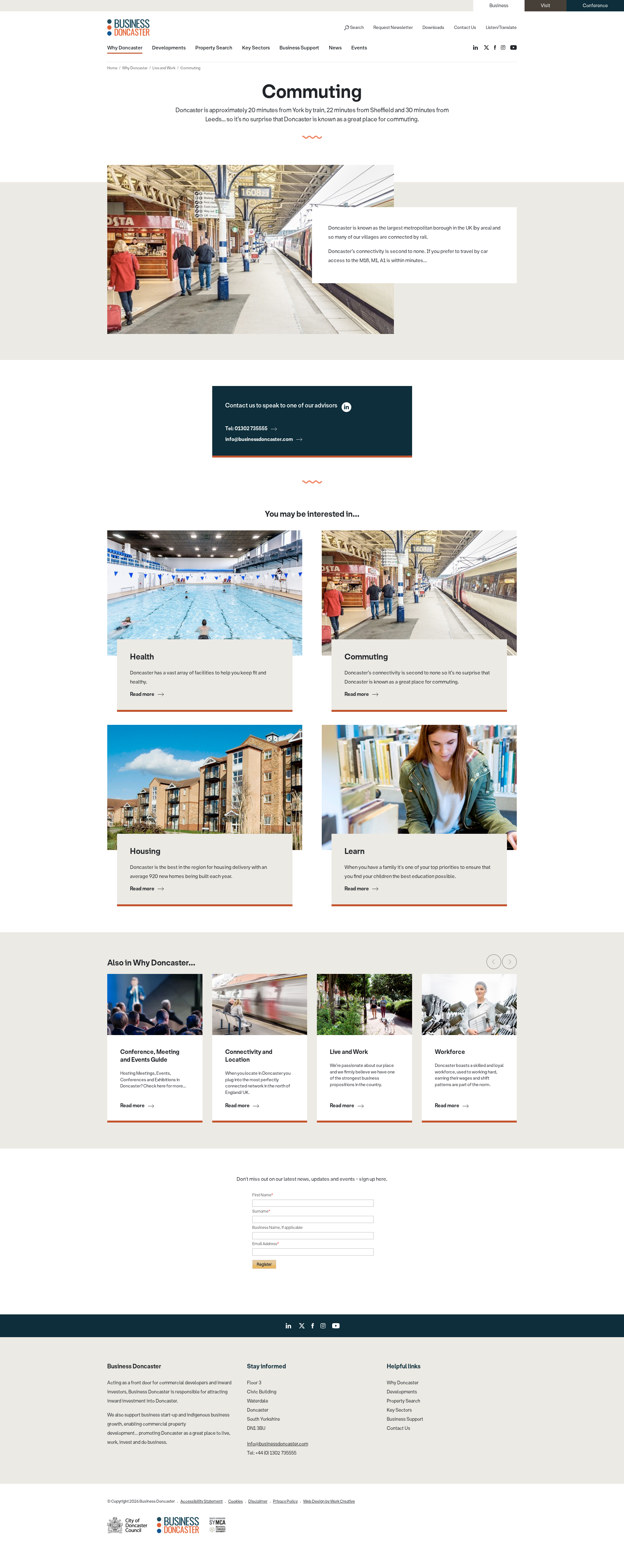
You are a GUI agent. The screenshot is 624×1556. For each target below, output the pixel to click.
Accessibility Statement (201, 1501)
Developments (402, 1392)
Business (498, 6)
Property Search (403, 1401)
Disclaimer (257, 1501)
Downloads (433, 27)
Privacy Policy (285, 1501)
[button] (494, 961)
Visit (545, 6)
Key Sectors (399, 1410)
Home (112, 68)
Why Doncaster (135, 68)
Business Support (405, 1419)
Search (357, 27)
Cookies (235, 1501)
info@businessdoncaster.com (259, 439)
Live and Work (164, 68)
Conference (595, 6)
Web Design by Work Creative (329, 1501)
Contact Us (465, 27)
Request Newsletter (393, 27)
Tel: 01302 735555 (246, 428)
